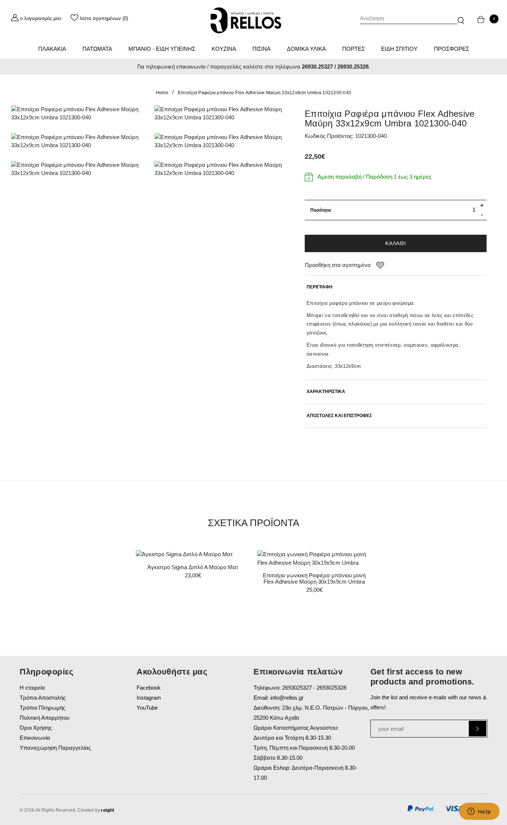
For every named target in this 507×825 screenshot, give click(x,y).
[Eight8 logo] (107, 811)
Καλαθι (395, 243)
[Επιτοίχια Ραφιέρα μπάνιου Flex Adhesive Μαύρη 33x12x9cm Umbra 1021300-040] (77, 113)
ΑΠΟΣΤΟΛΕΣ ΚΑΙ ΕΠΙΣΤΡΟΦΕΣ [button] (339, 415)
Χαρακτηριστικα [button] (326, 391)
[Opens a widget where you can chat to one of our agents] (479, 812)
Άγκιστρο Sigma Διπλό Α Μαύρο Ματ (192, 567)
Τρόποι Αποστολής (43, 697)
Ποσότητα (320, 210)
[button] (461, 16)
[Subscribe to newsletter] (477, 728)
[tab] (396, 287)
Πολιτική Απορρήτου (44, 718)
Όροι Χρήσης (36, 728)
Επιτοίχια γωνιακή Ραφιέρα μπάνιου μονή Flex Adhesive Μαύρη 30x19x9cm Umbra (314, 578)
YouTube (147, 707)
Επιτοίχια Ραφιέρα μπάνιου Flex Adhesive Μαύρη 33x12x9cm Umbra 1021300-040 (264, 92)
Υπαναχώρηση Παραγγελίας (55, 748)
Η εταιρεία (32, 687)
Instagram (149, 697)
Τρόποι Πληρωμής (42, 707)
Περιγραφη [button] (320, 287)
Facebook (149, 687)
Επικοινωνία (35, 738)
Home (162, 92)
